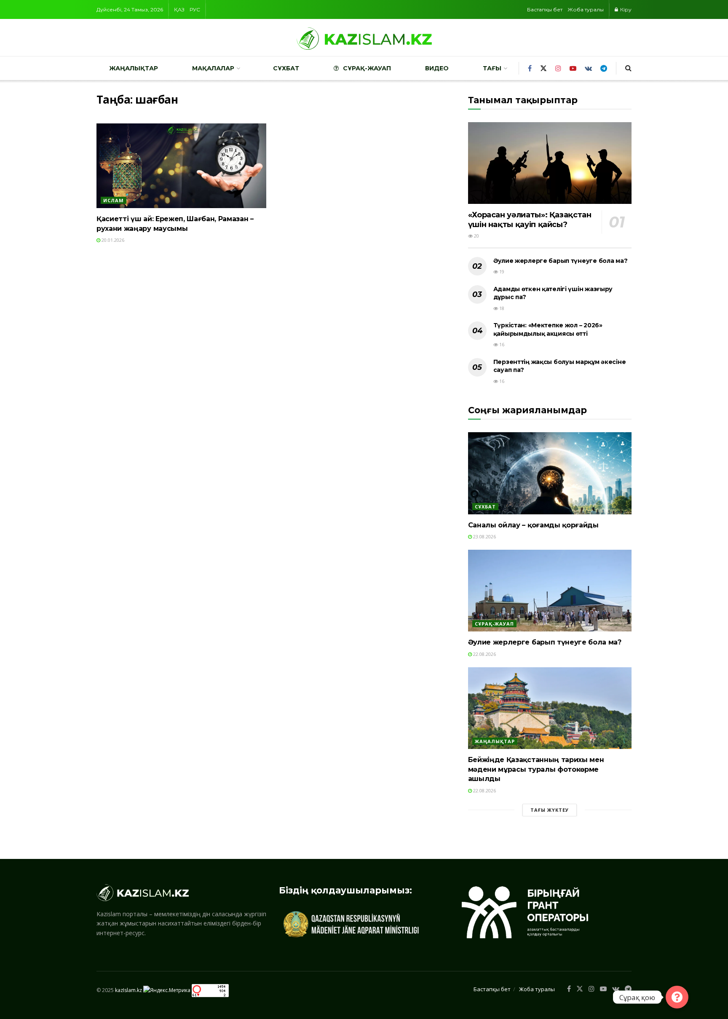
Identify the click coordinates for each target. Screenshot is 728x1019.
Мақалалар (213, 68)
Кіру (625, 9)
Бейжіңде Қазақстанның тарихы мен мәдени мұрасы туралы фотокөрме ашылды (536, 769)
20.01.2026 (112, 240)
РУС (195, 9)
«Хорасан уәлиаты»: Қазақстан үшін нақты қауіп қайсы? (530, 219)
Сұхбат (286, 68)
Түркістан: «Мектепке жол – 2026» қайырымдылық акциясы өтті (547, 329)
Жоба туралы (585, 9)
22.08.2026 (484, 654)
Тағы (492, 68)
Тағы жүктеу (549, 810)
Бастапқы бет (544, 9)
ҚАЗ (179, 9)
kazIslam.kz (128, 990)
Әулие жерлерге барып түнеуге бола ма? (560, 261)
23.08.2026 (484, 536)
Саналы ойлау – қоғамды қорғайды (533, 525)
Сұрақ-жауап (367, 68)
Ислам (113, 200)
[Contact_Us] (677, 997)
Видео (437, 68)
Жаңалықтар (133, 68)
